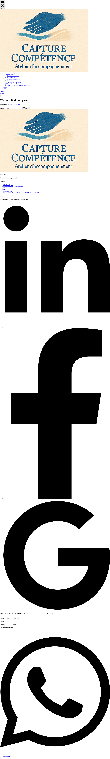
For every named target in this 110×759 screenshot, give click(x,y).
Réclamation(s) (7, 191)
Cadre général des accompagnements (13, 186)
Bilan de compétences (13, 76)
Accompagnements (8, 74)
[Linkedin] (56, 327)
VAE (8, 80)
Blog (4, 88)
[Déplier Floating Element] (0, 758)
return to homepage (14, 104)
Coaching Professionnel (13, 79)
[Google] (56, 611)
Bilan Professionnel (12, 77)
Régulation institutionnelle (10, 83)
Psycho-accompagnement (14, 82)
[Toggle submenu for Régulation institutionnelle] (18, 84)
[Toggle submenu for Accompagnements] (14, 74)
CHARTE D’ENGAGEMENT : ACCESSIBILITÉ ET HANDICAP (22, 192)
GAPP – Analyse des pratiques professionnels (19, 85)
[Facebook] (56, 498)
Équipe (5, 87)
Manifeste (6, 188)
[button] (2, 4)
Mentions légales (8, 185)
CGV (4, 189)
